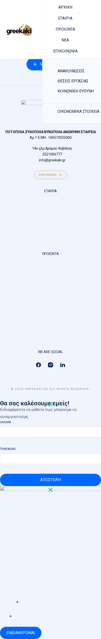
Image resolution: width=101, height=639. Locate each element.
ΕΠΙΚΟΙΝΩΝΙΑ (47, 175)
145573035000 (60, 138)
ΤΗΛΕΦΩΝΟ (8, 449)
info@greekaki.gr (52, 160)
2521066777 (52, 154)
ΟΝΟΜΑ (5, 422)
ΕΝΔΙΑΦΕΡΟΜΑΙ (20, 632)
